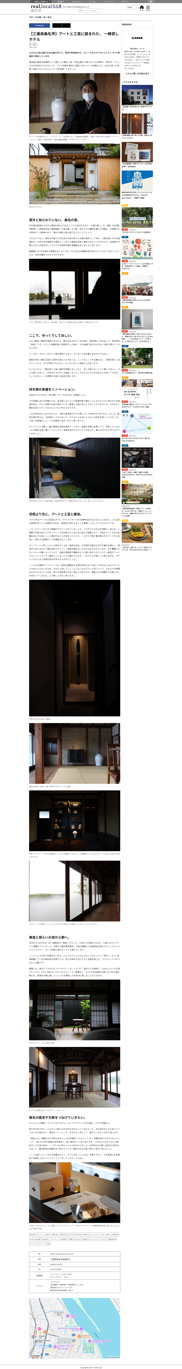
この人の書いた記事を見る (137, 73)
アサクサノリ (54, 1239)
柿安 (48, 1244)
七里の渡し (55, 1234)
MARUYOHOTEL (83, 1234)
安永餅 (32, 1234)
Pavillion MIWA (82, 136)
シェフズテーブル (96, 1234)
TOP (31, 17)
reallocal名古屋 (35, 1239)
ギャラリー (40, 1234)
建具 (62, 1234)
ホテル (103, 1239)
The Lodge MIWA (60, 139)
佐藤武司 (115, 1234)
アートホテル (34, 1244)
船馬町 (64, 1239)
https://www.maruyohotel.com (62, 1254)
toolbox (93, 1)
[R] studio (77, 1)
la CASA (131, 68)
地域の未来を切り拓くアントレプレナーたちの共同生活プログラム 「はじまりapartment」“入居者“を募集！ (137, 195)
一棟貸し (107, 1234)
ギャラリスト (94, 1239)
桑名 (47, 1234)
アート (43, 1244)
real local (109, 1)
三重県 (70, 1239)
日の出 (68, 1234)
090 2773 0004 (55, 1269)
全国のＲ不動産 (40, 1)
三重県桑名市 (111, 1239)
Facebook (40, 25)
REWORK (125, 1)
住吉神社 (45, 1239)
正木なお (78, 1239)
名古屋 (38, 17)
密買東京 (60, 1)
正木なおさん (93, 519)
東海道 (85, 1239)
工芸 (74, 1234)
